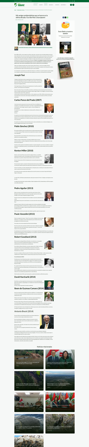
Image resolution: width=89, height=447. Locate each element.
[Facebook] (63, 17)
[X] (65, 17)
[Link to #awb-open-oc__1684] (73, 5)
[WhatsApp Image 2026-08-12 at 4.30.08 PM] (65, 61)
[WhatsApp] (67, 17)
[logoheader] (19, 3)
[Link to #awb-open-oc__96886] (71, 5)
